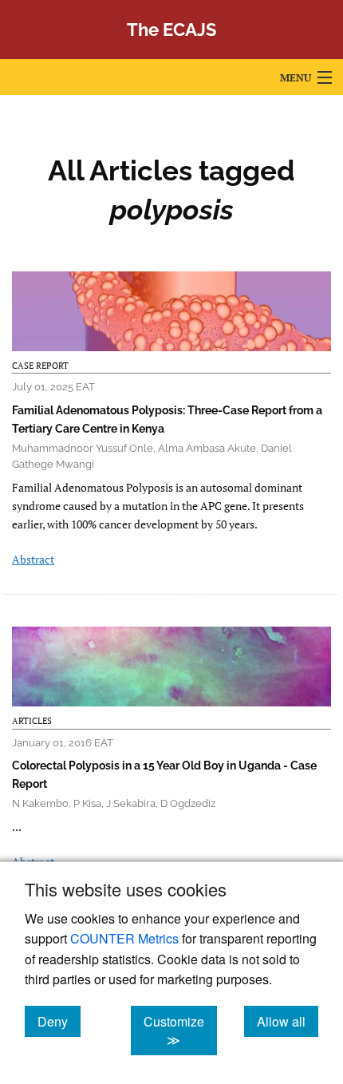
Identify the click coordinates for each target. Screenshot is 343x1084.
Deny (59, 1021)
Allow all (287, 1021)
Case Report (40, 365)
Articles (32, 720)
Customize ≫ (180, 1030)
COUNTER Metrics (124, 938)
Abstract (33, 559)
